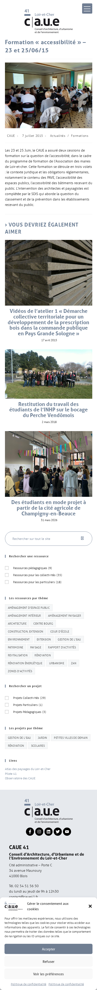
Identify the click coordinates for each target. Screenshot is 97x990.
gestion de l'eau (69, 639)
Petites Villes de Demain (71, 737)
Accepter (48, 949)
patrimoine (15, 647)
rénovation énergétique (25, 663)
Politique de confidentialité (28, 984)
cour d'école (59, 631)
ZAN (73, 663)
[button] (90, 906)
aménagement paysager (64, 615)
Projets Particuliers (27, 705)
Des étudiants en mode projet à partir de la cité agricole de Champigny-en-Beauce (48, 508)
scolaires (38, 745)
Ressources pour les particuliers (37, 582)
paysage (35, 647)
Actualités (57, 135)
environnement (19, 639)
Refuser (49, 961)
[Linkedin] (48, 832)
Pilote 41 (11, 773)
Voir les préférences (48, 974)
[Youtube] (67, 832)
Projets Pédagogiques (29, 712)
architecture (17, 623)
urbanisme (56, 663)
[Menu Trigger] (87, 8)
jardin (42, 737)
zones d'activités (20, 671)
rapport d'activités (62, 647)
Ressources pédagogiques (32, 568)
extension (44, 639)
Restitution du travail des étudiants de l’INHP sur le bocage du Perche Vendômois (48, 409)
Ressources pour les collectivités (37, 575)
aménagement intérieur (24, 615)
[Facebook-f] (30, 832)
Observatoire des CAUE (20, 778)
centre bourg (43, 623)
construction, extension (25, 631)
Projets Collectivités (29, 698)
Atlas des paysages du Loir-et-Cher (28, 769)
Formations (79, 135)
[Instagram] (39, 832)
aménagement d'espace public (29, 607)
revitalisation (18, 655)
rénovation (43, 655)
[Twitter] (58, 832)
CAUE (11, 135)
